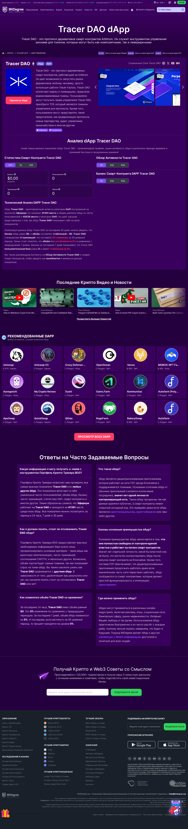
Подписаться (174, 726)
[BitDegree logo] (10, 795)
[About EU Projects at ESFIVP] (138, 782)
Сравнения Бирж (9, 765)
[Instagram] (159, 759)
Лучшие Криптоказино (12, 773)
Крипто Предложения (11, 746)
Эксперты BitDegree (94, 753)
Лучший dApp (22, 53)
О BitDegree (91, 750)
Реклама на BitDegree (95, 769)
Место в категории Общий (115, 53)
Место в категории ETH (172, 53)
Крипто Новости (9, 738)
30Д (31, 165)
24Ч (10, 165)
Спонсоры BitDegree (94, 773)
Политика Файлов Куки (153, 814)
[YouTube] (139, 759)
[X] (130, 759)
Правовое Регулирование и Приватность (123, 814)
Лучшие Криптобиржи (11, 761)
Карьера (89, 780)
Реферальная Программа (97, 765)
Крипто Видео (8, 742)
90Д (123, 165)
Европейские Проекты (95, 761)
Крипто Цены (8, 780)
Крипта (10, 53)
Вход (181, 2)
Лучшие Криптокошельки (13, 769)
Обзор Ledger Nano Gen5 (55, 784)
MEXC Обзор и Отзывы (95, 727)
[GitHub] (169, 759)
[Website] (163, 63)
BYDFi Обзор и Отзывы (95, 734)
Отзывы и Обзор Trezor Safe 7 (57, 780)
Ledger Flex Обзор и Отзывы (56, 776)
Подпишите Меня (126, 692)
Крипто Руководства (11, 734)
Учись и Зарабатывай (11, 723)
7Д (20, 165)
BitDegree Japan (93, 777)
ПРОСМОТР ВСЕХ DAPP (94, 436)
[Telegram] (135, 759)
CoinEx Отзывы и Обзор (96, 738)
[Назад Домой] (4, 53)
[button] (135, 2)
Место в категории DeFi (144, 53)
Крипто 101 (7, 727)
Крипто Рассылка (9, 731)
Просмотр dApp (18, 100)
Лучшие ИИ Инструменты (13, 777)
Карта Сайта (98, 814)
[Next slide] (180, 301)
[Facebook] (144, 759)
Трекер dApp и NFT (10, 784)
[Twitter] (168, 63)
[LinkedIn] (149, 759)
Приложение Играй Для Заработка (17, 750)
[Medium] (178, 63)
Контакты (90, 784)
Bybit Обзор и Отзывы (95, 723)
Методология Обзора (95, 757)
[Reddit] (164, 759)
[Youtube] (173, 63)
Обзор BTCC (91, 731)
